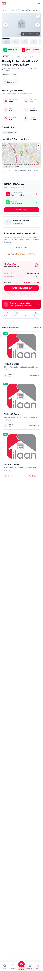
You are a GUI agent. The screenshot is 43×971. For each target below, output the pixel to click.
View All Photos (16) (31, 34)
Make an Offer (21, 247)
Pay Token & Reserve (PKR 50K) (23, 254)
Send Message (21, 210)
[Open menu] (39, 3)
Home (4, 10)
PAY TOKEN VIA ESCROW (22, 288)
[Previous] (5, 25)
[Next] (37, 25)
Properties (13, 10)
